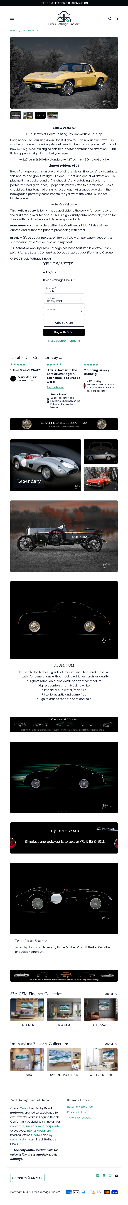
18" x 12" (51, 291)
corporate (53, 1126)
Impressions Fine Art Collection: (39, 1043)
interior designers (39, 1131)
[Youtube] (104, 1175)
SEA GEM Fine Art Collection (36, 993)
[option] (64, 777)
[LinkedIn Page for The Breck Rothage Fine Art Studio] (116, 1175)
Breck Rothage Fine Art (59, 280)
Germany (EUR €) (26, 1178)
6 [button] (73, 811)
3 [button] (62, 811)
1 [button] (54, 811)
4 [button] (66, 811)
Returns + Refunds (80, 1107)
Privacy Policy (76, 1112)
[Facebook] (98, 1175)
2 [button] (58, 811)
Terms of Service (79, 1118)
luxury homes (35, 1126)
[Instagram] (110, 1175)
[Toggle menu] (12, 18)
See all (109, 994)
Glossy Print (54, 301)
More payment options (64, 341)
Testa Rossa (55, 387)
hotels (37, 1135)
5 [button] (69, 811)
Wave (24, 1108)
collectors (17, 1126)
